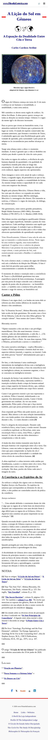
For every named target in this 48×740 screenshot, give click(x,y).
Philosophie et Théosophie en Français (24, 731)
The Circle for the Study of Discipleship (24, 728)
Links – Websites (27, 712)
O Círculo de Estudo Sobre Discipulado (24, 724)
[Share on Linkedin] (34, 690)
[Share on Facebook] (12, 690)
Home (16, 712)
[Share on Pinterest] (29, 691)
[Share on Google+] (23, 691)
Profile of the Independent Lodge (24, 720)
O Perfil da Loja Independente (24, 716)
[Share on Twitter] (17, 690)
